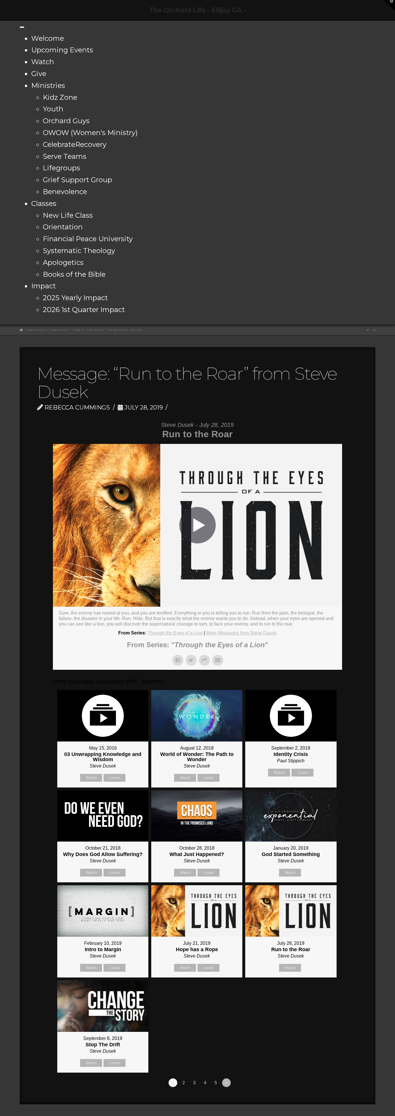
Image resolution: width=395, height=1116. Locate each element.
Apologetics (63, 262)
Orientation (63, 227)
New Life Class (68, 215)
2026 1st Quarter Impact (84, 309)
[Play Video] (197, 525)
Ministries (48, 85)
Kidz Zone (60, 97)
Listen (115, 778)
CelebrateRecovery (74, 144)
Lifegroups (61, 168)
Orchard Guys (66, 121)
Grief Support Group (77, 180)
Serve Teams (64, 156)
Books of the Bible (74, 274)
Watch (42, 62)
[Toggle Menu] (22, 27)
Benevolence (65, 191)
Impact (43, 286)
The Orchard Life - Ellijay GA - (197, 10)
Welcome (47, 38)
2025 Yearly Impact (75, 298)
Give (38, 73)
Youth (53, 109)
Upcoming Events (62, 50)
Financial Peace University (88, 239)
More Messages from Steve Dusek (241, 632)
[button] (389, 5)
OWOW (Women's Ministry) (90, 132)
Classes (43, 203)
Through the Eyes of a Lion (175, 632)
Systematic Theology (79, 250)
